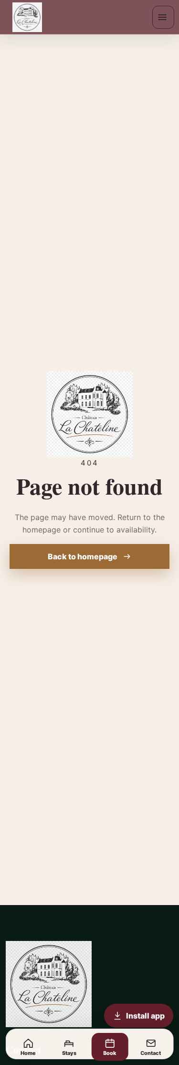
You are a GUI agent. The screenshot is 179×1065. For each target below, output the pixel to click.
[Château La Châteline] (30, 17)
